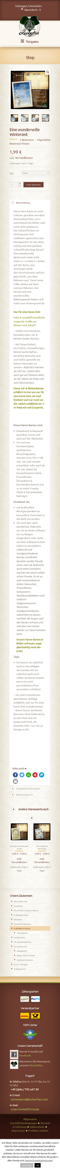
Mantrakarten (22, 933)
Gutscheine (18, 906)
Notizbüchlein (19, 937)
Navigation (32, 41)
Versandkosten (24, 157)
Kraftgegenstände (21, 915)
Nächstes (32, 818)
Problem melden (38, 1130)
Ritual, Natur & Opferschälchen (26, 910)
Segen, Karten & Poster (26, 955)
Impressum (18, 1130)
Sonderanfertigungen (22, 924)
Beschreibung (23, 202)
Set (12, 173)
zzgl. (19, 858)
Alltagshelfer (22, 951)
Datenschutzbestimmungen (39, 1160)
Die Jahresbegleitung (22, 942)
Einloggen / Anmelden (28, 5)
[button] (15, 774)
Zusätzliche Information (28, 788)
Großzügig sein (20, 969)
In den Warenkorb (33, 185)
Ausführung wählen (19, 841)
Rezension (27, 139)
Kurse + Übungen (21, 964)
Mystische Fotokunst (25, 960)
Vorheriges (13, 809)
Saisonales (18, 919)
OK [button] (37, 1165)
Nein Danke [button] (27, 1165)
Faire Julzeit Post (20, 901)
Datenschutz (37, 1126)
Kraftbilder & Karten (22, 928)
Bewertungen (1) (24, 794)
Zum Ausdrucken (20, 946)
